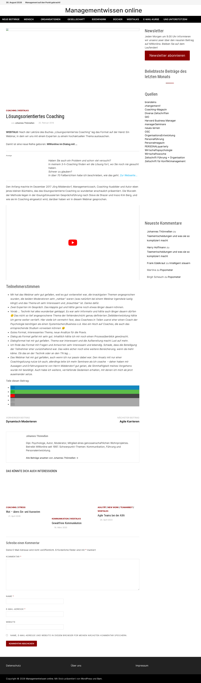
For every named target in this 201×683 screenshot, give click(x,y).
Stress (21, 507)
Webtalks (133, 19)
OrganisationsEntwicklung (160, 135)
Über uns (76, 665)
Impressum (142, 665)
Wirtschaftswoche (155, 153)
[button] (12, 387)
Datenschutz (13, 665)
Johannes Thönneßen (24, 123)
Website (10, 622)
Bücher (117, 19)
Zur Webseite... (128, 175)
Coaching (11, 110)
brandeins (150, 102)
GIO (147, 116)
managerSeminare (155, 124)
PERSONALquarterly (156, 146)
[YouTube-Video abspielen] (72, 242)
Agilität (102, 507)
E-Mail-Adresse (15, 609)
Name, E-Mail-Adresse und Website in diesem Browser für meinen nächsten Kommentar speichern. (68, 635)
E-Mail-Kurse (151, 19)
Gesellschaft (76, 19)
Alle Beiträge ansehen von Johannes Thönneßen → (52, 457)
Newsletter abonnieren (167, 55)
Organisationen (50, 19)
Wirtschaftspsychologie (158, 150)
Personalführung (154, 139)
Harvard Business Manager (160, 120)
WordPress (86, 678)
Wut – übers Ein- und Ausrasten (23, 511)
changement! (152, 105)
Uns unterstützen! (175, 19)
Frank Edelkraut (156, 263)
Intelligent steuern (179, 263)
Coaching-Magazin (156, 109)
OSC (147, 131)
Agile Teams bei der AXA (111, 515)
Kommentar (13, 556)
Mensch (29, 19)
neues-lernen (152, 128)
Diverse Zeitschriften (157, 113)
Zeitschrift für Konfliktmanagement (165, 161)
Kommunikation (60, 518)
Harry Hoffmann (156, 247)
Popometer (166, 270)
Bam (99, 678)
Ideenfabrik (99, 19)
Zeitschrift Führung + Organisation (165, 157)
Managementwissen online (103, 10)
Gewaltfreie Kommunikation (66, 523)
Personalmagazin (155, 142)
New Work (113, 507)
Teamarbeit (126, 507)
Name (10, 596)
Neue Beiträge (11, 19)
